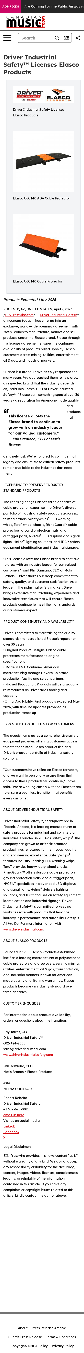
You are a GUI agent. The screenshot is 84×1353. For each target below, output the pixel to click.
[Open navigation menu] (7, 38)
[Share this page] (78, 38)
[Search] (57, 38)
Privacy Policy (63, 1346)
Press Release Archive (49, 1328)
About (23, 1328)
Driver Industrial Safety (58, 315)
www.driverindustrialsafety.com (28, 1055)
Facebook (11, 1132)
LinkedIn (10, 1126)
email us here (13, 1115)
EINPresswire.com (19, 315)
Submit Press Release (25, 1337)
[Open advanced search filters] (67, 38)
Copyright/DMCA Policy (29, 1346)
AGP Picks (10, 6)
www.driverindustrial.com (23, 929)
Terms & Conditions (61, 1337)
